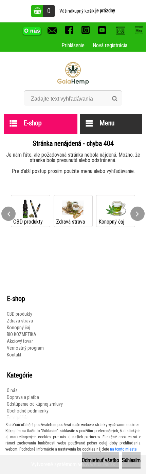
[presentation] (8, 214)
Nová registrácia (110, 45)
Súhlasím (131, 460)
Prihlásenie (73, 45)
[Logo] (73, 73)
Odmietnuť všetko (100, 460)
